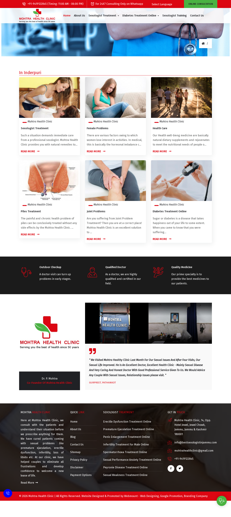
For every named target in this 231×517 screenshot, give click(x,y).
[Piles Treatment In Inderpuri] (49, 180)
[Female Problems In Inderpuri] (115, 97)
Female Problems (97, 128)
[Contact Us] (7, 494)
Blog (73, 436)
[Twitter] (179, 468)
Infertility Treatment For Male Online (126, 444)
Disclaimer (76, 467)
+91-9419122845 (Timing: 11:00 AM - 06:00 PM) (55, 3)
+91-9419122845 (183, 458)
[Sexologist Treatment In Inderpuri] (49, 97)
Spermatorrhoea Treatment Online (125, 452)
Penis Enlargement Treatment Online (126, 436)
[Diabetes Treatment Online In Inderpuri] (181, 180)
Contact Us (197, 15)
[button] (103, 15)
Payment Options (81, 475)
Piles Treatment (31, 211)
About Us (79, 15)
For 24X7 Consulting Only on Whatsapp (119, 3)
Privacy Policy (78, 459)
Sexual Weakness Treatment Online (125, 475)
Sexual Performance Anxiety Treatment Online (132, 459)
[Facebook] (171, 468)
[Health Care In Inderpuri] (181, 97)
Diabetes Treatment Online (170, 211)
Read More (28, 151)
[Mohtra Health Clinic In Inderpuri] (37, 15)
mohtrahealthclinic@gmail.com (193, 450)
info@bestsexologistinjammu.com (195, 442)
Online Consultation (200, 4)
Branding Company (196, 496)
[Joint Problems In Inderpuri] (115, 180)
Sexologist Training (174, 15)
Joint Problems (96, 211)
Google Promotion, (171, 496)
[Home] (203, 43)
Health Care (160, 128)
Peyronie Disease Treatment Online (125, 467)
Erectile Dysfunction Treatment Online (127, 421)
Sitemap (75, 452)
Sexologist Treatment (35, 128)
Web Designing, (149, 496)
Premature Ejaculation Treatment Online (128, 429)
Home (67, 15)
